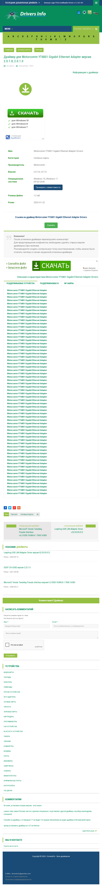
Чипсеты (7, 707)
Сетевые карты (27, 514)
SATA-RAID (7, 741)
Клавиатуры (9, 746)
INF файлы (69, 283)
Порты (6, 756)
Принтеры (8, 682)
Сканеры (7, 771)
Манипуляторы (10, 776)
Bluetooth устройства (13, 731)
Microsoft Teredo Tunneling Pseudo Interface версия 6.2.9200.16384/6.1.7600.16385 (39, 582)
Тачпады (7, 677)
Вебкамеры (8, 761)
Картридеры (9, 717)
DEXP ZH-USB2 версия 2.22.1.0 (17, 567)
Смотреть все (88, 831)
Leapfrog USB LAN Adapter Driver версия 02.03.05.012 (27, 552)
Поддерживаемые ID (49, 283)
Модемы (7, 751)
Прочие (14, 514)
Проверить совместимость (48, 187)
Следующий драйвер (73, 526)
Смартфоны (8, 766)
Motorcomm (27, 290)
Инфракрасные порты (12, 781)
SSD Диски (8, 791)
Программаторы (10, 722)
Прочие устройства (12, 692)
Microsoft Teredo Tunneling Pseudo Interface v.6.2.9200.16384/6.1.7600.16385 (33, 532)
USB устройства (10, 726)
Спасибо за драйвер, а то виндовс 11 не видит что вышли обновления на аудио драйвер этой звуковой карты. (47, 820)
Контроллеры (9, 786)
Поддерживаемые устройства (21, 283)
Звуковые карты (10, 712)
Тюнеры (7, 736)
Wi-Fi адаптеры (10, 697)
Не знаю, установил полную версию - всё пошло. (23, 805)
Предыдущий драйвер (29, 526)
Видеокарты (9, 672)
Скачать (51, 225)
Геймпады (8, 687)
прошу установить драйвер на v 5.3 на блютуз (21, 826)
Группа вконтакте (11, 846)
